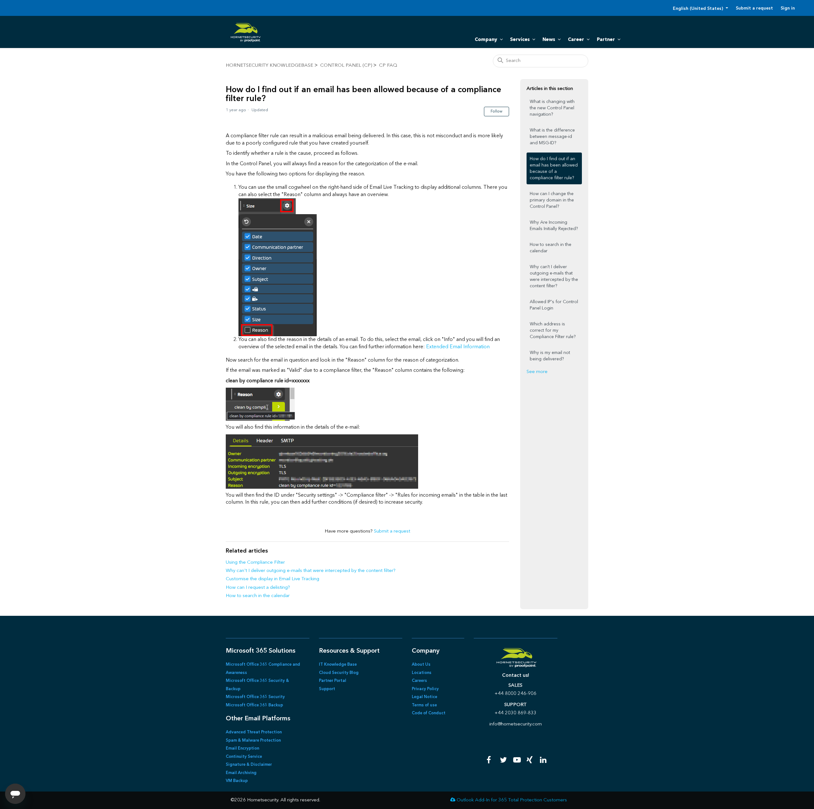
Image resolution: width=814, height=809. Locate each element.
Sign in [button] (788, 8)
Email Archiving (241, 773)
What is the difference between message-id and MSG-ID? (552, 136)
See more (537, 372)
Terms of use (424, 705)
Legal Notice (424, 697)
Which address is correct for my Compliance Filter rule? (553, 330)
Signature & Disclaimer (249, 765)
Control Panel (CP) (346, 65)
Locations (421, 673)
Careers (419, 681)
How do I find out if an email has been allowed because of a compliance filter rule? (554, 168)
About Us (421, 665)
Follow (496, 111)
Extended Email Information (458, 347)
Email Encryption (242, 748)
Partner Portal (332, 681)
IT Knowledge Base (338, 665)
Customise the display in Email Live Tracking (272, 579)
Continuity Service (244, 757)
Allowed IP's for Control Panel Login (554, 305)
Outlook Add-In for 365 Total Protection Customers (512, 800)
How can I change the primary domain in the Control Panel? (552, 200)
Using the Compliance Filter (255, 562)
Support (327, 689)
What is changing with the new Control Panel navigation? (552, 108)
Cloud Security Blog (339, 673)
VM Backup (237, 781)
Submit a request (754, 8)
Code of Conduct (428, 713)
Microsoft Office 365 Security (255, 697)
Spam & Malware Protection (253, 740)
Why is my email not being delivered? (550, 355)
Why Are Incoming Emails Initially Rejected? (554, 225)
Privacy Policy (425, 689)
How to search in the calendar (258, 596)
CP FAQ (388, 65)
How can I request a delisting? (258, 587)
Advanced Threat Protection (254, 732)
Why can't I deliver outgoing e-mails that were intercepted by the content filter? (311, 570)
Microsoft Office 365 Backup (254, 705)
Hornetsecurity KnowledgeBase (269, 65)
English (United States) (698, 8)
